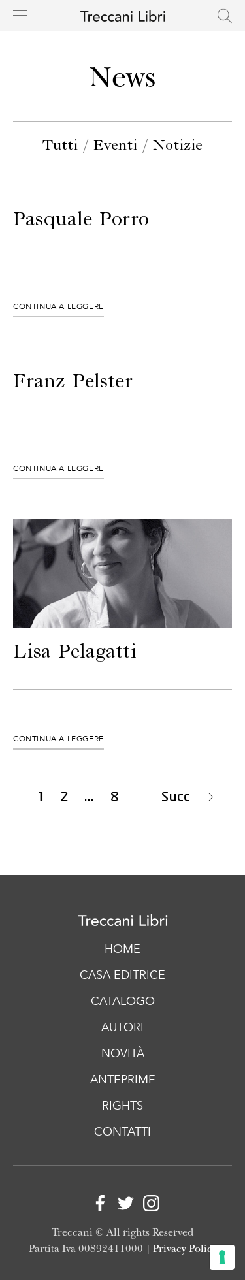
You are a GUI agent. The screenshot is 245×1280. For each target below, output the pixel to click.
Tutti (60, 145)
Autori (122, 1027)
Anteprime (122, 1080)
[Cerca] (225, 15)
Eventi (115, 145)
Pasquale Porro (81, 220)
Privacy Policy (185, 1249)
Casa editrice (122, 975)
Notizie (178, 145)
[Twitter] (122, 1206)
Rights (122, 1106)
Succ (175, 796)
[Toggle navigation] (20, 15)
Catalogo (123, 1001)
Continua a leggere (58, 306)
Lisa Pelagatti (75, 652)
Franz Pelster (73, 382)
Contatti (122, 1132)
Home (122, 949)
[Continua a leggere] (122, 573)
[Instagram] (148, 1206)
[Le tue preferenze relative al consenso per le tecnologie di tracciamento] (222, 1257)
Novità (122, 1054)
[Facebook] (97, 1206)
